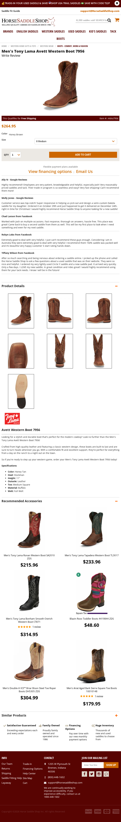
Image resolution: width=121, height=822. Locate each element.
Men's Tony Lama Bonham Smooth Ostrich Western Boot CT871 (29, 620)
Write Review (11, 55)
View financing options (50, 171)
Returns (6, 768)
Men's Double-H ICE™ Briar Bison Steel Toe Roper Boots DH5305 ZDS (29, 690)
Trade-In (27, 763)
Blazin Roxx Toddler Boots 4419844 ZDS (92, 618)
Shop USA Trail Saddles (65, 3)
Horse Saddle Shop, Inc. (28, 22)
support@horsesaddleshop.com (65, 782)
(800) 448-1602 (56, 777)
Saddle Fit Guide (11, 10)
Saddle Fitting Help (12, 778)
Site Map (27, 778)
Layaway (6, 782)
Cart (25, 782)
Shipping (6, 773)
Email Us (84, 171)
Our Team (7, 763)
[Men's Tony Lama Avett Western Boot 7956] (60, 114)
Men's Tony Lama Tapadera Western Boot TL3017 (92, 555)
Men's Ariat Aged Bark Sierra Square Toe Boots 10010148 (92, 690)
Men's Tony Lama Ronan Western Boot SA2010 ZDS (29, 557)
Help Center (29, 773)
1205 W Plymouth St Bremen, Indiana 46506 (59, 767)
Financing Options (33, 768)
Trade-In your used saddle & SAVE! (27, 3)
